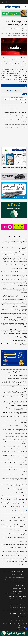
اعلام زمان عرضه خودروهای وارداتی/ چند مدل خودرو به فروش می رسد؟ (14, 387)
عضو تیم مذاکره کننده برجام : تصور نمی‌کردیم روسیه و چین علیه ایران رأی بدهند (14, 247)
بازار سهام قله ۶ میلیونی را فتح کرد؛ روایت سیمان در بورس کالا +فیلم (14, 417)
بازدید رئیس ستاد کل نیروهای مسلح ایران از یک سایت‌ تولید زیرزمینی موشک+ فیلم (14, 309)
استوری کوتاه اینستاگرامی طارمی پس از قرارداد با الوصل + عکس (15, 397)
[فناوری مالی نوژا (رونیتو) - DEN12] (14, 358)
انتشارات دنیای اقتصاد (20, 586)
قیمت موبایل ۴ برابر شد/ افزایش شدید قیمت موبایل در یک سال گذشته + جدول (14, 264)
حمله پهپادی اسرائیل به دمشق (21, 515)
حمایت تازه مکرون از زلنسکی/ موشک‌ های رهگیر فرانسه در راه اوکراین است (14, 442)
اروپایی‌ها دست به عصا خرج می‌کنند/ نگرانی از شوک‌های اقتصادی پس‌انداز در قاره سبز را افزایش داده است (15, 560)
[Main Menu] (25, 6)
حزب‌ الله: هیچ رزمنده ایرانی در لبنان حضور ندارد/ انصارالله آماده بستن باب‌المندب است (15, 430)
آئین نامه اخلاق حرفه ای (20, 616)
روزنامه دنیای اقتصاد (20, 577)
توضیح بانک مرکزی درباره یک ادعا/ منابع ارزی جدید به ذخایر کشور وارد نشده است (14, 533)
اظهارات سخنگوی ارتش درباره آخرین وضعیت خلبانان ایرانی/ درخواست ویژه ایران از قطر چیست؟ (14, 305)
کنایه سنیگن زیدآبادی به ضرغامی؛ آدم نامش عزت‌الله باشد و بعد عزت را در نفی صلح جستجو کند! (14, 408)
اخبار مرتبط (14, 109)
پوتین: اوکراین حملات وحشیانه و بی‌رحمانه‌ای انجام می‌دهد (14, 401)
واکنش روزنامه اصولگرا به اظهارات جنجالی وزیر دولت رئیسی (14, 299)
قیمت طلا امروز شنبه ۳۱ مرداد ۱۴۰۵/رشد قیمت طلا (16, 467)
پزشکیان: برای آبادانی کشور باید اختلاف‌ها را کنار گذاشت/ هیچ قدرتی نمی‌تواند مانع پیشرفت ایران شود (14, 484)
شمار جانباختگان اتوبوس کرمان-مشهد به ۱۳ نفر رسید (16, 124)
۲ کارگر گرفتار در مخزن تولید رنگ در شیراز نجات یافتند (15, 112)
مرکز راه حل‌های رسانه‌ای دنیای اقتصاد (17, 596)
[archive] (6, 620)
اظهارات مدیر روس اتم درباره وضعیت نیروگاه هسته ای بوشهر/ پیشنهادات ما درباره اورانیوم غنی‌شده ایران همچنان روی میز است (14, 480)
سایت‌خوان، (21, 85)
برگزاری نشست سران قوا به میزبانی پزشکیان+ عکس (16, 433)
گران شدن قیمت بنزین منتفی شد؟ (20, 340)
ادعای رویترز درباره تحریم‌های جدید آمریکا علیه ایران (16, 378)
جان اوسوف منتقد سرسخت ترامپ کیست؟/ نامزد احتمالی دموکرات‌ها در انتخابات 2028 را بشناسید (15, 404)
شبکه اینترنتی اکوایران (9, 577)
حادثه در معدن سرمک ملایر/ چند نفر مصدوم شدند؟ (16, 436)
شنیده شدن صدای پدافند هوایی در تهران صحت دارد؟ (16, 329)
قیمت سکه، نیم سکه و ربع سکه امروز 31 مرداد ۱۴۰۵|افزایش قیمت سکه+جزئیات (14, 463)
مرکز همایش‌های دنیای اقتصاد (18, 588)
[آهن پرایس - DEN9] (14, 190)
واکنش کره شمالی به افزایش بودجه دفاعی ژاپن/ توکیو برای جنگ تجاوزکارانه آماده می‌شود (15, 507)
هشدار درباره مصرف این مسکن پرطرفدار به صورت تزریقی (15, 288)
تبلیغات (16, 605)
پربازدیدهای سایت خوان (14, 236)
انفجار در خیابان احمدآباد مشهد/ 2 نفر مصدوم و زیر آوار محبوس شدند (15, 421)
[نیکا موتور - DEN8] (14, 176)
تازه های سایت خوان (14, 372)
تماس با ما (22, 605)
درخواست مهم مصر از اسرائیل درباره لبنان (18, 449)
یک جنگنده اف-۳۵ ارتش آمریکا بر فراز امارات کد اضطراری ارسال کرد (14, 271)
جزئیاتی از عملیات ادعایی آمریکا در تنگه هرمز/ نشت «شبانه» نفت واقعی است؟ (15, 336)
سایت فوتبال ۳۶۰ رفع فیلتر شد (20, 564)
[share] (11, 620)
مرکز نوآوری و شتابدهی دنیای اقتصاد (17, 591)
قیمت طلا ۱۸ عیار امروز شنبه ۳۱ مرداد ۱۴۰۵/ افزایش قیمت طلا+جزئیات (15, 470)
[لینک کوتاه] (21, 91)
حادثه (25, 94)
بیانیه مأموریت (13, 613)
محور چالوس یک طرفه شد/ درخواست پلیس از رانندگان (15, 446)
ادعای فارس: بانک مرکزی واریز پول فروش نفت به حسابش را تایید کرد (14, 425)
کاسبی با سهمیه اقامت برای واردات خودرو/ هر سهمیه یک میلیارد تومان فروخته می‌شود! (15, 529)
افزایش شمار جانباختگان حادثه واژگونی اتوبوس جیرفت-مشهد (14, 127)
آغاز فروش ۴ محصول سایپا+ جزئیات (19, 268)
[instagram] (22, 620)
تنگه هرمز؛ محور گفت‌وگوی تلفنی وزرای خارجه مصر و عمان (14, 495)
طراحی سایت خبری (22, 629)
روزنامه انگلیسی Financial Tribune (17, 599)
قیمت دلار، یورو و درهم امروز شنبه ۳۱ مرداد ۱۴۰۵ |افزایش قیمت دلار (15, 456)
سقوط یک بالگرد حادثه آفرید (21, 492)
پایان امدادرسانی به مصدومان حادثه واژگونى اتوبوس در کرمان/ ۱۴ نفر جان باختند (15, 116)
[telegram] (10, 91)
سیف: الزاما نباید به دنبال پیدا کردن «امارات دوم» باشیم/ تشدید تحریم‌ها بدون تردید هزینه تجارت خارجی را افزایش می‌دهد (14, 295)
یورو (14, 2)
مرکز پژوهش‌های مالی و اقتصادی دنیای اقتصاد (15, 593)
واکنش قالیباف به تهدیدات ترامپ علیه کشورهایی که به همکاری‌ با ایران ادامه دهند (14, 343)
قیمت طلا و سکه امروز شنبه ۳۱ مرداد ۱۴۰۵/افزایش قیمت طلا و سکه (14, 474)
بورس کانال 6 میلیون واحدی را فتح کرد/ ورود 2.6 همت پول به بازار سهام (14, 547)
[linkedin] (12, 91)
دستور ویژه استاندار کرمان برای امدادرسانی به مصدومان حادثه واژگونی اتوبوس (15, 120)
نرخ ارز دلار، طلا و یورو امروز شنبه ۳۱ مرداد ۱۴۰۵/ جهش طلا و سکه (14, 452)
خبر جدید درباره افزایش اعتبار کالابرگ (19, 517)
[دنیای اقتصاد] (12, 7)
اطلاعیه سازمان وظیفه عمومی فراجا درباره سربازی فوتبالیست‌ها (14, 544)
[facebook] (18, 91)
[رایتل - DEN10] (14, 227)
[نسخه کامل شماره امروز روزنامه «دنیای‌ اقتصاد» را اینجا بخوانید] (14, 156)
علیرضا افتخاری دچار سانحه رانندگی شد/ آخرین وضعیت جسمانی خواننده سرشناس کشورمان (15, 488)
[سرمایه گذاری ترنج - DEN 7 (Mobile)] (14, 13)
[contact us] (8, 620)
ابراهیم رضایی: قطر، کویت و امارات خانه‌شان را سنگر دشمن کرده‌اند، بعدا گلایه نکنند (15, 413)
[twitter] (15, 91)
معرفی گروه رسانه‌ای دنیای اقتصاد (18, 574)
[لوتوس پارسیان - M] (14, 633)
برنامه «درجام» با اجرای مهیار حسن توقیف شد (17, 375)
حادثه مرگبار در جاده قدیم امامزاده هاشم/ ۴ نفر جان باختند (14, 302)
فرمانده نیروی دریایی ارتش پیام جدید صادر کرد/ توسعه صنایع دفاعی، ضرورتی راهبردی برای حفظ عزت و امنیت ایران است (14, 314)
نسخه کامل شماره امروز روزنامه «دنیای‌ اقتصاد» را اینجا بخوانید (14, 168)
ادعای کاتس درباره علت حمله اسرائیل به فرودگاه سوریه (16, 460)
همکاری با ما (12, 607)
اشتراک (10, 605)
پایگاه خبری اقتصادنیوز (8, 580)
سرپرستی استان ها (21, 607)
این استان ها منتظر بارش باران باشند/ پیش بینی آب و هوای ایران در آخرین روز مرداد (14, 276)
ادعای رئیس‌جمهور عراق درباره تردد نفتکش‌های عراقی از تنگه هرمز (14, 280)
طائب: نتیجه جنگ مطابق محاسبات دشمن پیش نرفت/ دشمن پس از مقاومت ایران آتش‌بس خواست (14, 552)
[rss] (14, 620)
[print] (7, 91)
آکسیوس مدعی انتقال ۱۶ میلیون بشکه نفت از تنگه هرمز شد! (14, 439)
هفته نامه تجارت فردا (20, 580)
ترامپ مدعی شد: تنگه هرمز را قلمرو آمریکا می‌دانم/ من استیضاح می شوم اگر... (15, 284)
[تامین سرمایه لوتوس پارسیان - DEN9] (14, 210)
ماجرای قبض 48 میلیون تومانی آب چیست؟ (18, 541)
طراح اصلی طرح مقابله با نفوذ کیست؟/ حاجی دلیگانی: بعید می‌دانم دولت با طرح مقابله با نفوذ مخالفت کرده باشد (14, 332)
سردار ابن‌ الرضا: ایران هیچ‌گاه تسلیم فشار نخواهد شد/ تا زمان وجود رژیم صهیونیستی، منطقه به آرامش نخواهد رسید (14, 502)
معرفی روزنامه (22, 613)
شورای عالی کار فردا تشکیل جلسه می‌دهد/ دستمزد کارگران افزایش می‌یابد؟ (15, 291)
